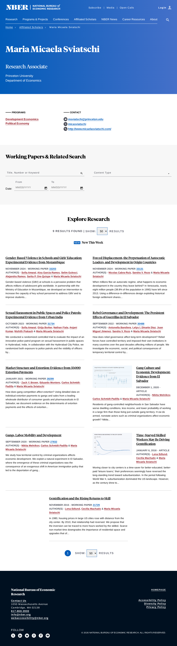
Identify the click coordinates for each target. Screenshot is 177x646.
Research (11, 19)
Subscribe (94, 7)
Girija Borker (45, 327)
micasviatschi (77, 124)
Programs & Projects (35, 19)
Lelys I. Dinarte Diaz (144, 327)
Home (9, 27)
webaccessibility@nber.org (29, 618)
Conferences (61, 19)
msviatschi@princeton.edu (85, 119)
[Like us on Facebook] (41, 636)
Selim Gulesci (69, 272)
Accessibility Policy (152, 600)
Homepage (158, 590)
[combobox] (94, 173)
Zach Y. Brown (29, 382)
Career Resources (133, 19)
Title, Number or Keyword (23, 172)
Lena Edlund (159, 454)
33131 (139, 268)
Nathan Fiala (60, 327)
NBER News (109, 19)
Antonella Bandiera (119, 327)
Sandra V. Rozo (141, 272)
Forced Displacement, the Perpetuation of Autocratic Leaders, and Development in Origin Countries (129, 260)
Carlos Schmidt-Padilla (106, 398)
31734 (51, 323)
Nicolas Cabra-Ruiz (120, 272)
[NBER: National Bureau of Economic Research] (36, 9)
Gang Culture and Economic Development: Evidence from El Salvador (153, 374)
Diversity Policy (155, 603)
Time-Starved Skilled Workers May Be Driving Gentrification (153, 439)
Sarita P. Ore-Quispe (38, 276)
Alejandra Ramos (16, 276)
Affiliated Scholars (85, 19)
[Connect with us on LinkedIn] (20, 636)
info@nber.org (21, 614)
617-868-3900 (20, 611)
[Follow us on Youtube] (48, 636)
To (55, 182)
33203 (52, 268)
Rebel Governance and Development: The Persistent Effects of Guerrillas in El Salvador (128, 314)
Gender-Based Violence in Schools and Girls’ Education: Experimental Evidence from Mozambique (44, 260)
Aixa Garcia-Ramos (48, 272)
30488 (140, 323)
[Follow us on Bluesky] (27, 636)
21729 (96, 505)
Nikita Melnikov (161, 395)
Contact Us (18, 600)
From (22, 182)
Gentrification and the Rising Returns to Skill (79, 498)
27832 (53, 441)
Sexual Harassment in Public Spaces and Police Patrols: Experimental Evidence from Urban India (43, 314)
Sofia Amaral (28, 272)
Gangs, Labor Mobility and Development (33, 435)
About (153, 19)
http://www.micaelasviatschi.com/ (89, 128)
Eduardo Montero (50, 382)
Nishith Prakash (23, 331)
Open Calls (127, 7)
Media (110, 7)
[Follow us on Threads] (34, 636)
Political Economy (17, 123)
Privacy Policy (156, 607)
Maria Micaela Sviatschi (67, 276)
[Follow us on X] (13, 636)
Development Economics (22, 119)
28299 (50, 378)
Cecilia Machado (146, 458)
